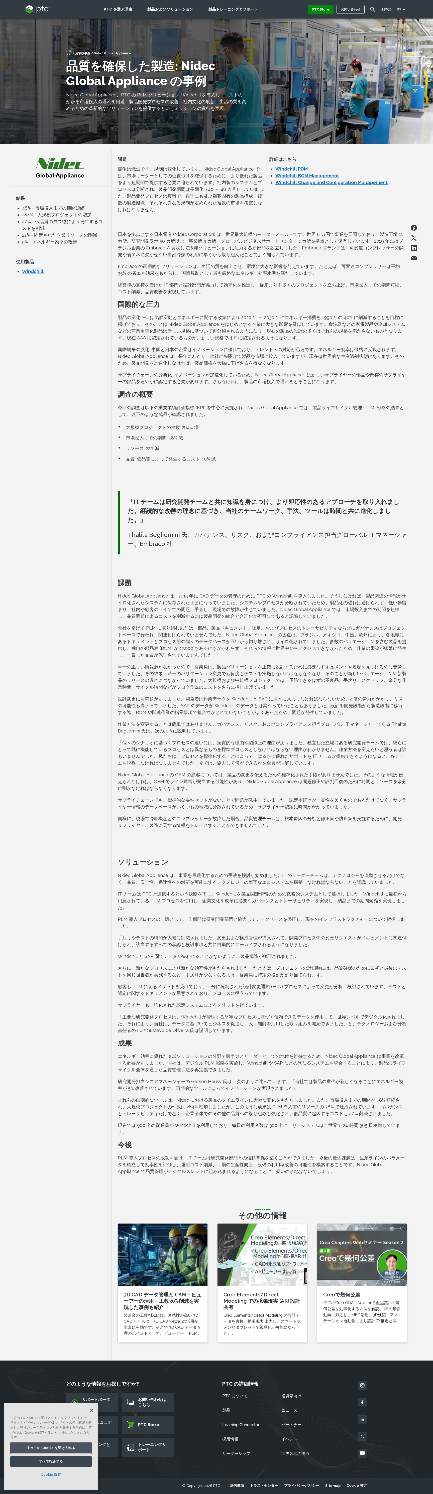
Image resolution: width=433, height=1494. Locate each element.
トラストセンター (264, 1485)
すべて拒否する (51, 1461)
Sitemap (333, 1486)
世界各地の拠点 (295, 1453)
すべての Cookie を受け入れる (51, 1448)
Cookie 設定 (357, 1485)
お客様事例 (82, 53)
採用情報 (230, 1439)
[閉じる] (91, 1410)
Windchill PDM (291, 169)
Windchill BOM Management (307, 175)
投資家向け (291, 1396)
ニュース (289, 1410)
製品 (226, 1410)
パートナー (291, 1424)
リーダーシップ (236, 1453)
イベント (289, 1439)
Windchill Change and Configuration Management (331, 182)
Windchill (33, 271)
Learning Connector (240, 1424)
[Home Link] (69, 54)
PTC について (235, 1396)
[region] (51, 1446)
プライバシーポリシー (301, 1485)
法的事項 (237, 1485)
